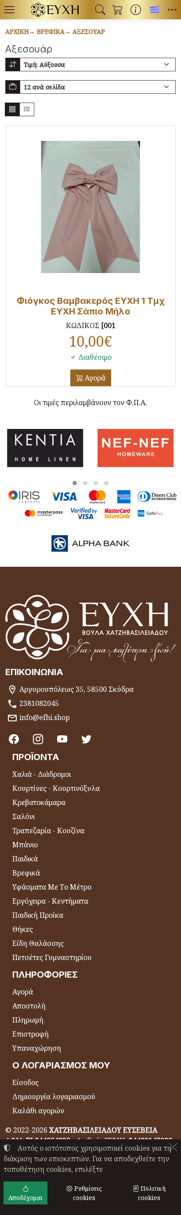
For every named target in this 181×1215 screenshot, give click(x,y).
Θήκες (22, 929)
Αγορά (94, 378)
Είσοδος (25, 1082)
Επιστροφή (30, 1034)
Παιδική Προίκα (37, 915)
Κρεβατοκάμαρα (38, 802)
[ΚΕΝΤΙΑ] (45, 448)
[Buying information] (136, 9)
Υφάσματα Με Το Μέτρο (51, 887)
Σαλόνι (23, 816)
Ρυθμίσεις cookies (87, 1193)
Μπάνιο (25, 844)
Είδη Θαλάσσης (38, 943)
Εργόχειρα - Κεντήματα (50, 901)
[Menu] (9, 9)
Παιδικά (25, 859)
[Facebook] (14, 739)
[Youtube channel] (62, 739)
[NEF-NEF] (136, 448)
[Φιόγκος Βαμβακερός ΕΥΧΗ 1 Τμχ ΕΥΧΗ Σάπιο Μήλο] (90, 207)
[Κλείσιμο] (173, 1147)
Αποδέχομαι (25, 1197)
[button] (100, 9)
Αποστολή (29, 1006)
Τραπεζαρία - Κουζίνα (48, 830)
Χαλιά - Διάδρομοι (41, 774)
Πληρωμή (27, 1020)
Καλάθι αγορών (38, 1110)
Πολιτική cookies (152, 1193)
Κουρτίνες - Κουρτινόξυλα (56, 788)
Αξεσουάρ (88, 31)
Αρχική (17, 31)
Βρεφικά (51, 31)
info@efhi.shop (44, 717)
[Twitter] (86, 739)
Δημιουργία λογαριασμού (53, 1096)
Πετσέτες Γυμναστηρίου (52, 957)
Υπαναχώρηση (36, 1048)
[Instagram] (38, 739)
